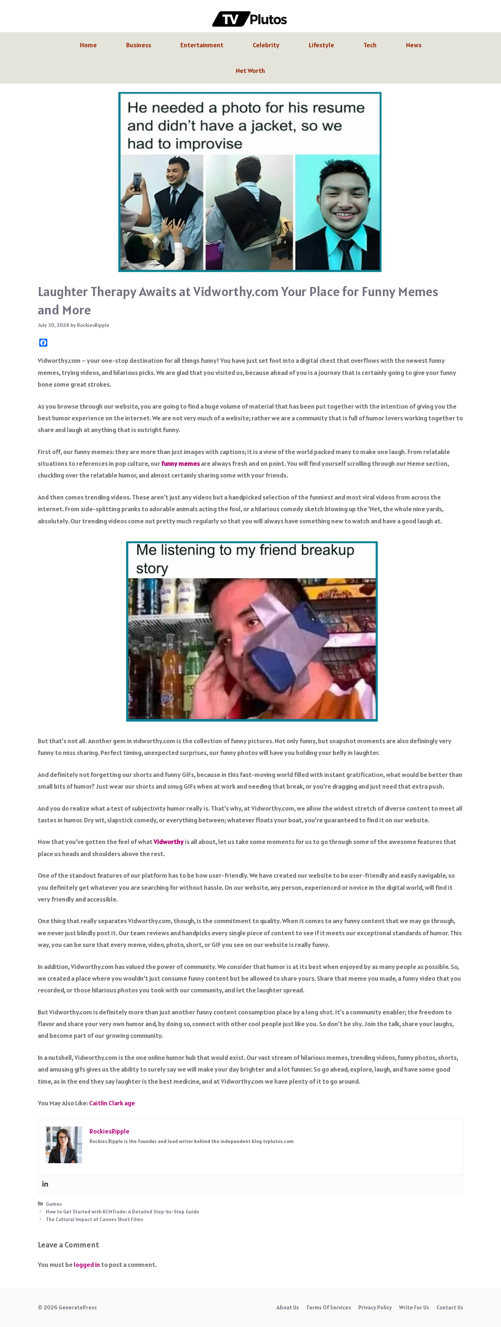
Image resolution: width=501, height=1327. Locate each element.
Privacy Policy (375, 1307)
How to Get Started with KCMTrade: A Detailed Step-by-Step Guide (122, 1211)
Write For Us (414, 1307)
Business (138, 45)
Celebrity (266, 45)
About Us (288, 1307)
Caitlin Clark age (112, 1103)
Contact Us (449, 1307)
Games (54, 1204)
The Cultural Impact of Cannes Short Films (94, 1219)
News (413, 45)
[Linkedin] (45, 1184)
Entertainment (201, 45)
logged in (87, 1264)
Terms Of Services (328, 1307)
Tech (370, 45)
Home (88, 45)
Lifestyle (321, 45)
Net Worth (250, 70)
